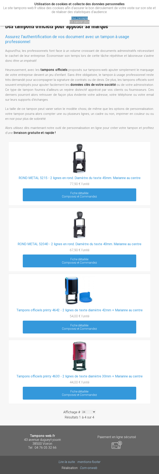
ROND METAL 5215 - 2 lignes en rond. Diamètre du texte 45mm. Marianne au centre (80, 178)
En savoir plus (79, 22)
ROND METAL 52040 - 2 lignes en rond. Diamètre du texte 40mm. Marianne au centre (79, 244)
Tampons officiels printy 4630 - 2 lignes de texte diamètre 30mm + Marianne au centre (79, 376)
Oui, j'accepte (79, 18)
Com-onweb (88, 468)
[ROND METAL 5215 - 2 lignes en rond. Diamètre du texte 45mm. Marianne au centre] (79, 173)
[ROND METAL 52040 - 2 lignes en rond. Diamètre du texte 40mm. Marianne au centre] (79, 239)
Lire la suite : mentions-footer (79, 462)
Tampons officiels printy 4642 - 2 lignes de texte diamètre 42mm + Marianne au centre (79, 310)
